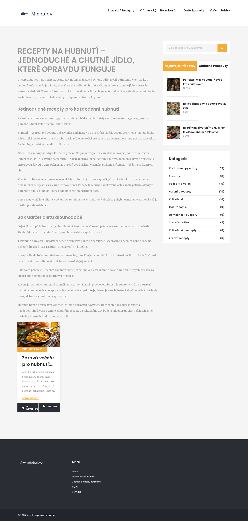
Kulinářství (176, 199)
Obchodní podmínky (83, 476)
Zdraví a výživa (179, 222)
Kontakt (76, 491)
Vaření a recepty (180, 191)
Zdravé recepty (179, 238)
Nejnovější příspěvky (180, 66)
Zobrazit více (30, 399)
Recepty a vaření (180, 184)
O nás (75, 471)
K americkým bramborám (159, 10)
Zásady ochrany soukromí (86, 481)
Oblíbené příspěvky (213, 66)
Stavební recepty (121, 10)
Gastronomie (178, 207)
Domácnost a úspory (183, 215)
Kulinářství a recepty (182, 230)
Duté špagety (194, 10)
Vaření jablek (220, 10)
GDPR (75, 486)
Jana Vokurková (32, 349)
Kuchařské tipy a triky (183, 168)
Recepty (174, 176)
